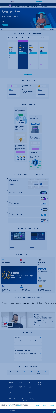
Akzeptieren (37, 405)
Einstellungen (52, 405)
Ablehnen (44, 405)
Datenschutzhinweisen (19, 405)
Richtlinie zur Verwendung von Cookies (11, 405)
